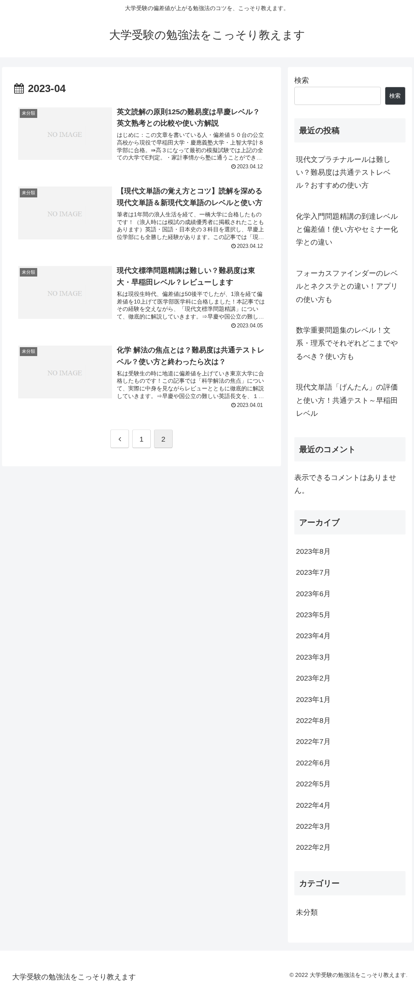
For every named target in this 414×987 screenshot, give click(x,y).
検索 (301, 80)
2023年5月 (313, 615)
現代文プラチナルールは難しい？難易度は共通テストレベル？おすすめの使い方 (343, 172)
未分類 (307, 912)
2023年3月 (313, 657)
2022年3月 (313, 826)
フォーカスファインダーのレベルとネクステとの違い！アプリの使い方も (347, 286)
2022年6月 (313, 763)
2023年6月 (313, 594)
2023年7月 (313, 572)
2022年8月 (313, 721)
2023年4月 (313, 636)
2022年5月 (313, 784)
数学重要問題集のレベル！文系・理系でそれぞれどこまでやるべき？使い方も (347, 343)
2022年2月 (313, 847)
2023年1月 (313, 700)
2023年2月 (313, 678)
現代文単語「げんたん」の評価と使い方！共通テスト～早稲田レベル (347, 400)
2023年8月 (313, 551)
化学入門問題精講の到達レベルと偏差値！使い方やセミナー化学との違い (347, 229)
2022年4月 (313, 805)
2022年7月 (313, 742)
